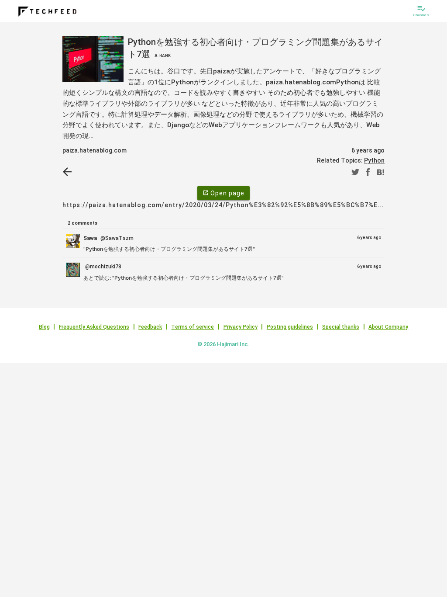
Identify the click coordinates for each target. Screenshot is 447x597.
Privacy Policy (241, 327)
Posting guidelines (290, 327)
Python (374, 160)
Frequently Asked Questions (94, 327)
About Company (388, 327)
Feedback (150, 327)
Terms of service (192, 327)
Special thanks (340, 327)
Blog (44, 327)
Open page (223, 193)
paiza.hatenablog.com (94, 150)
